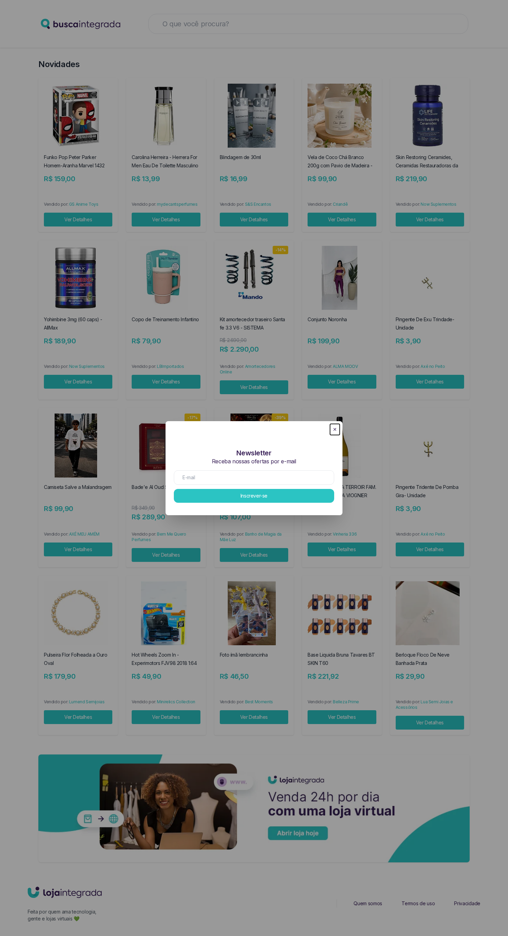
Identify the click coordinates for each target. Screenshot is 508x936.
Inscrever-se (254, 496)
